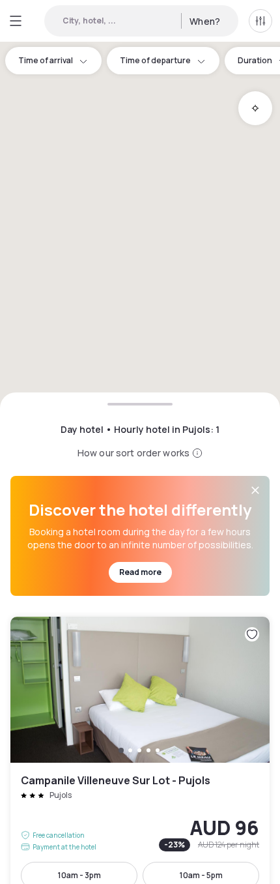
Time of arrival (45, 60)
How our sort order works (133, 453)
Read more (140, 572)
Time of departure (155, 60)
